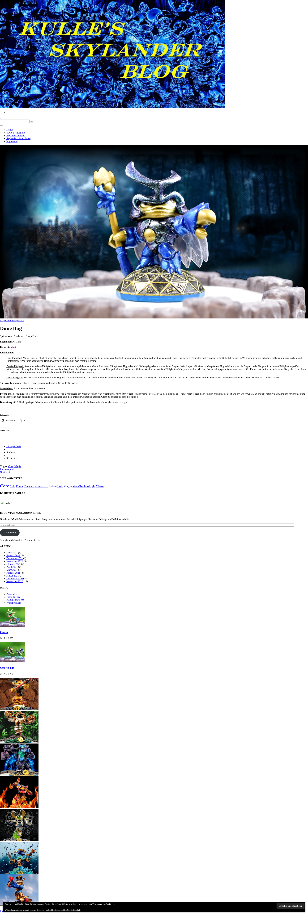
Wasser (100, 486)
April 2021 (11, 567)
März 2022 (11, 552)
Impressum (11, 141)
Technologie (87, 486)
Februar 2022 (13, 555)
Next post (5, 472)
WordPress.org (13, 602)
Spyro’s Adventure (15, 132)
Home (9, 129)
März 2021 (11, 569)
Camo (4, 632)
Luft (60, 486)
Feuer (19, 486)
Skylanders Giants (15, 135)
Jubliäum (44, 487)
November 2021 (14, 561)
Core (10, 466)
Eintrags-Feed (13, 597)
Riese (76, 486)
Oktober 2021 (13, 564)
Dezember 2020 (14, 578)
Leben (53, 486)
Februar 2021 (13, 572)
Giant (38, 486)
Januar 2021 (12, 575)
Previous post (7, 469)
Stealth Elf (7, 667)
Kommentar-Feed (15, 599)
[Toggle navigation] (1, 125)
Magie (17, 466)
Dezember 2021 (14, 558)
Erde (12, 486)
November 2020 (14, 581)
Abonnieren (10, 532)
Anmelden (11, 594)
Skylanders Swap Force (18, 138)
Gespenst (29, 486)
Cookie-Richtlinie (74, 910)
